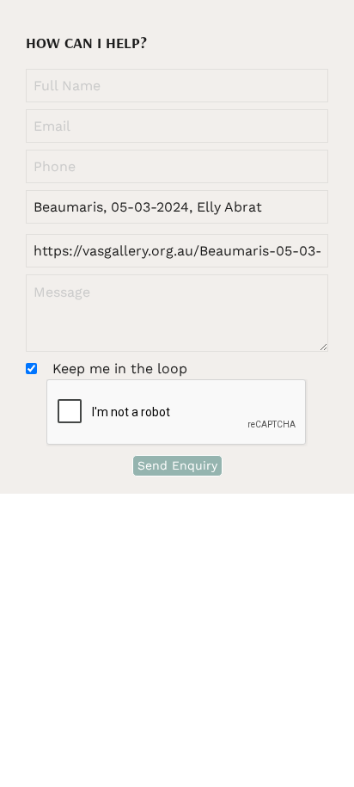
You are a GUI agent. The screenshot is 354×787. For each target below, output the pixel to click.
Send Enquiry (177, 465)
